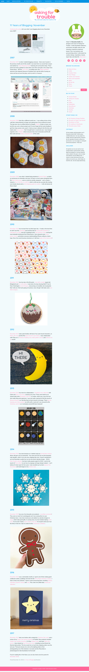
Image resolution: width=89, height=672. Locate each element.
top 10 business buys (29, 643)
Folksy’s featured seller (27, 133)
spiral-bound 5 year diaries (32, 335)
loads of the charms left (46, 238)
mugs (11, 520)
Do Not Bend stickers (46, 453)
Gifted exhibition (44, 69)
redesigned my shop (15, 232)
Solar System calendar (16, 461)
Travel (70, 86)
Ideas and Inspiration (74, 78)
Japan (70, 80)
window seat (32, 467)
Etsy (70, 100)
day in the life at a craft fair (22, 182)
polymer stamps (20, 582)
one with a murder (40, 282)
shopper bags (35, 641)
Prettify (37, 124)
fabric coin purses (20, 394)
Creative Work (72, 73)
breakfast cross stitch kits (41, 392)
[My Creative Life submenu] (34, 1)
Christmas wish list (15, 404)
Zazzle (70, 112)
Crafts (70, 71)
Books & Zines (72, 69)
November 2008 (14, 120)
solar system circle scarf (30, 521)
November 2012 (14, 334)
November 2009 (14, 176)
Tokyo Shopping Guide (24, 66)
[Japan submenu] (71, 1)
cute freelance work (40, 232)
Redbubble (72, 104)
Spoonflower (72, 106)
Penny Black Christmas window (43, 578)
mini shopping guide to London (32, 184)
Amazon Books (73, 97)
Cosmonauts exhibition (39, 523)
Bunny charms (20, 130)
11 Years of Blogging (29, 660)
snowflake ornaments (46, 514)
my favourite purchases (42, 230)
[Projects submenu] (43, 1)
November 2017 (14, 637)
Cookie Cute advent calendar (24, 639)
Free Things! (72, 75)
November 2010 (14, 228)
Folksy (70, 102)
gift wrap (16, 335)
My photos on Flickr (74, 122)
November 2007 (14, 62)
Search (83, 89)
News (70, 84)
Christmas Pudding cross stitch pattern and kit (31, 337)
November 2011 (14, 282)
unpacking (22, 230)
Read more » (83, 57)
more (28, 582)
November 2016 (14, 577)
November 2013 (14, 392)
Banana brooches (14, 400)
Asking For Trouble (74, 98)
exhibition (20, 132)
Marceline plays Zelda (74, 126)
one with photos (23, 284)
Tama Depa (25, 69)
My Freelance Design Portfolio (77, 118)
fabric (11, 335)
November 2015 (14, 514)
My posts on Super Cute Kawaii (77, 120)
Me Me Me (71, 82)
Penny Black (18, 463)
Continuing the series (15, 29)
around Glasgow (24, 286)
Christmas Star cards (43, 637)
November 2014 (14, 453)
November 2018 (14, 656)
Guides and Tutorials (74, 76)
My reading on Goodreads (75, 124)
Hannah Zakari (42, 176)
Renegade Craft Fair (25, 396)
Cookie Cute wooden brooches (18, 641)
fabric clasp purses (17, 180)
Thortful (71, 110)
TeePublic (71, 108)
